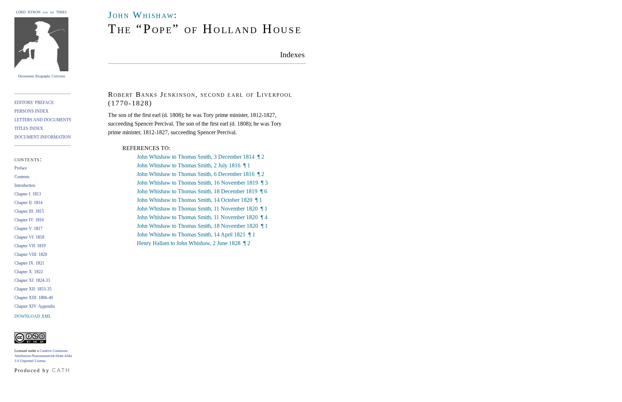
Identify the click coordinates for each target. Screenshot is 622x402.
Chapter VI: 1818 (29, 237)
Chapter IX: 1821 (29, 263)
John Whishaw (141, 15)
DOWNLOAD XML (32, 316)
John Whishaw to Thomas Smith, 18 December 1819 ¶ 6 (202, 191)
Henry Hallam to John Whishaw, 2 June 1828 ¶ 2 (193, 243)
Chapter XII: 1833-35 (32, 289)
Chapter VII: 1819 (30, 245)
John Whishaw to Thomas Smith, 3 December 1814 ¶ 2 (200, 157)
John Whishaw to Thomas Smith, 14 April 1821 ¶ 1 (196, 234)
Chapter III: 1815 (29, 211)
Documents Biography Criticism (41, 76)
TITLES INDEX (28, 128)
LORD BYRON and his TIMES (41, 12)
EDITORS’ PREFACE (34, 102)
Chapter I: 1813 (27, 194)
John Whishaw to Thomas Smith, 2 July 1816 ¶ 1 (193, 165)
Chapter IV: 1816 (29, 219)
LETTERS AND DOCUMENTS (42, 119)
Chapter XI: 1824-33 (32, 280)
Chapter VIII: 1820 (30, 254)
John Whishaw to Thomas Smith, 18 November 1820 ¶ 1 (202, 226)
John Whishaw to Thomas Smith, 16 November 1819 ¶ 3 (202, 183)
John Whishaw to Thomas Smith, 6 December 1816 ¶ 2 (200, 174)
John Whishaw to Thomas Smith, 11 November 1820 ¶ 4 (202, 217)
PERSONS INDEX (31, 111)
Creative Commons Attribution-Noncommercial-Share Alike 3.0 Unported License (43, 356)
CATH (61, 370)
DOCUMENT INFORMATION (42, 137)
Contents (22, 176)
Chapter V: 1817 (28, 228)
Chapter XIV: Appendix (34, 306)
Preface (20, 168)
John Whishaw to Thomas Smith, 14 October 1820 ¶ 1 (199, 200)
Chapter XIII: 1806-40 (33, 297)
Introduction (24, 185)
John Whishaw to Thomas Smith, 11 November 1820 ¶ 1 (202, 208)
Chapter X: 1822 (28, 271)
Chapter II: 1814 (28, 202)
